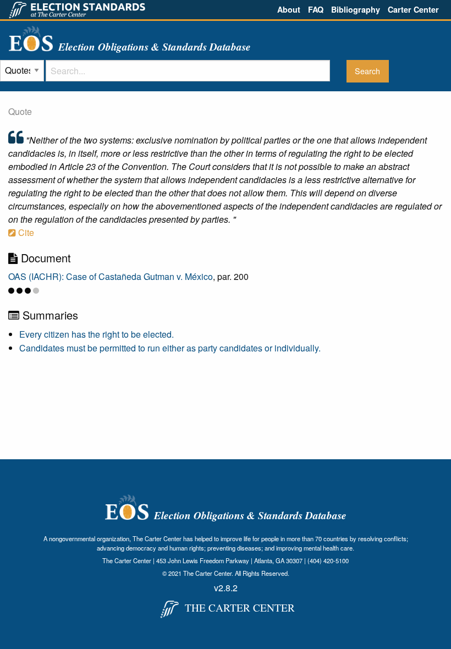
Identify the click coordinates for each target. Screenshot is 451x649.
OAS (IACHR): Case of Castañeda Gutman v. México (110, 276)
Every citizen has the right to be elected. (96, 334)
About (288, 9)
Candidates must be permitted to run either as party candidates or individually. (170, 348)
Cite (25, 232)
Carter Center (413, 9)
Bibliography (355, 9)
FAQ (315, 9)
